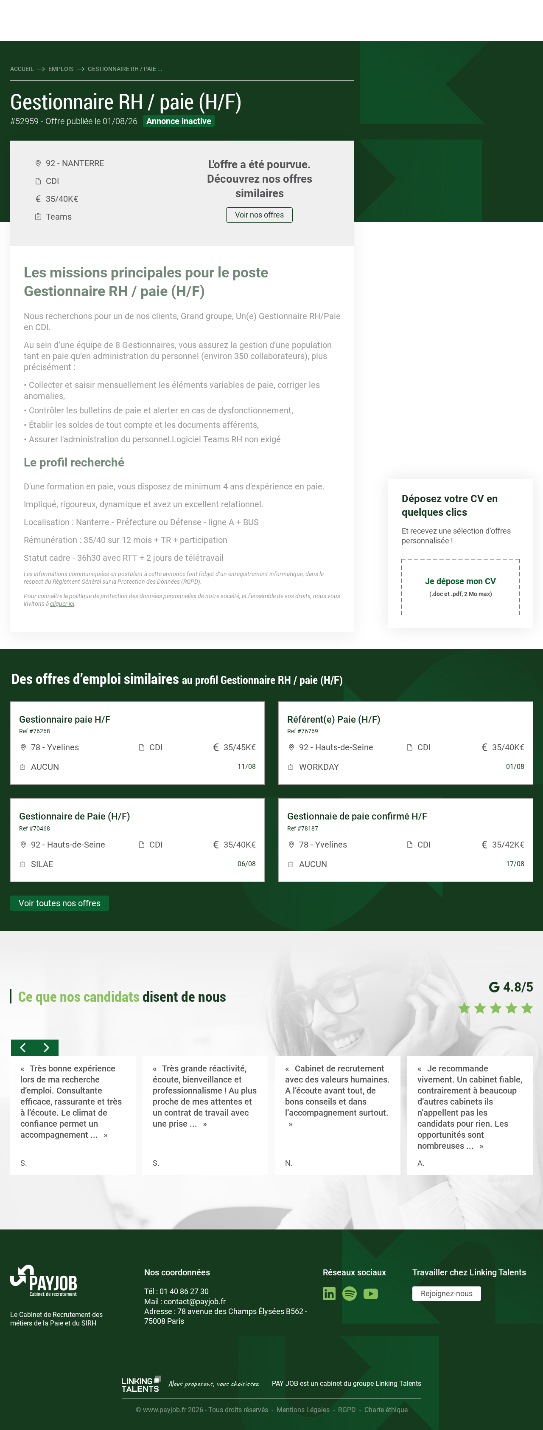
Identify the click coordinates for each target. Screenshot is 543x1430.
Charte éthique (386, 1410)
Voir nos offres (259, 214)
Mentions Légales (303, 1410)
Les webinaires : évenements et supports (163, 7)
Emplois (60, 68)
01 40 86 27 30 (184, 1291)
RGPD (347, 1410)
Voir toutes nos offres (60, 903)
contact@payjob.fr (195, 1301)
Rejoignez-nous (447, 1293)
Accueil (22, 68)
